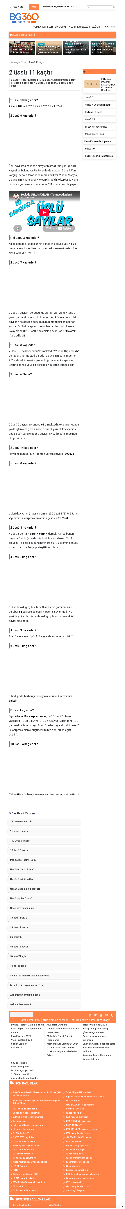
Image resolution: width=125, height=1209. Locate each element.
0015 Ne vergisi (73, 1182)
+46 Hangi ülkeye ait (75, 1190)
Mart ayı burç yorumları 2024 (62, 1043)
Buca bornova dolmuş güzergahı (94, 1038)
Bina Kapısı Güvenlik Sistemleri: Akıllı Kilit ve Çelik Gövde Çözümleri (37, 1093)
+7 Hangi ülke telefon (23, 1129)
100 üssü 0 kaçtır (20, 840)
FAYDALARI (83, 26)
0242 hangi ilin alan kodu (78, 1186)
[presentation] (73, 7)
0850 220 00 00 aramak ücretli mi (29, 1182)
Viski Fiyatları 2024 (21, 1040)
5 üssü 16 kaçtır (19, 946)
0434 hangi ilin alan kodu (25, 1109)
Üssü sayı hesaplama (22, 908)
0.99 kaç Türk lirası (75, 1109)
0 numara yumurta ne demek (80, 1178)
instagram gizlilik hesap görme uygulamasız (96, 1030)
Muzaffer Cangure (57, 1024)
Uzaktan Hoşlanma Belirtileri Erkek (62, 1053)
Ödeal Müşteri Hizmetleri (78, 1092)
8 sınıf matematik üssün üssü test (29, 975)
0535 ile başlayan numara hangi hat (83, 1174)
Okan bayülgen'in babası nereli (99, 1043)
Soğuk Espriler (19, 1043)
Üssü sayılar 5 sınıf (21, 898)
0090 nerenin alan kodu (77, 1117)
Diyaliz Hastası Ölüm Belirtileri (27, 1024)
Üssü (25, 62)
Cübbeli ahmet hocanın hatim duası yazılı (63, 1030)
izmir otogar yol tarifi (22, 1070)
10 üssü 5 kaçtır (19, 850)
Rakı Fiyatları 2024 (21, 1036)
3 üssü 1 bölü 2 (18, 917)
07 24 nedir (18, 1186)
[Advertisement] (44, 142)
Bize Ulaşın (104, 1020)
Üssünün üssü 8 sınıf (22, 869)
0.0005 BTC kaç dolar (23, 1137)
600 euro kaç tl (19, 1062)
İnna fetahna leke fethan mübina (96, 1049)
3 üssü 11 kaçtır (19, 927)
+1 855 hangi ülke (74, 1153)
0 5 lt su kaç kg (73, 1100)
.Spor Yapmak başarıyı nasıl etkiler (30, 1162)
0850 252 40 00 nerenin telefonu (81, 1129)
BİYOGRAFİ (61, 26)
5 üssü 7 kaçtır (18, 956)
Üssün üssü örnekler (21, 879)
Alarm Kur (16, 1047)
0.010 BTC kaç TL (74, 1125)
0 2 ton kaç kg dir (74, 1113)
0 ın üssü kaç (19, 1121)
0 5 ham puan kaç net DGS (25, 1174)
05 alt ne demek (73, 1141)
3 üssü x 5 (15, 937)
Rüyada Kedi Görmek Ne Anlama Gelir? (85, 1096)
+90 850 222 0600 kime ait (78, 1137)
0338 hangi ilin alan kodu (78, 1133)
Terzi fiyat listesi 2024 (95, 1024)
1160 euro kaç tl (20, 1074)
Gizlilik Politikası (30, 1020)
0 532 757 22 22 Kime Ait (24, 1158)
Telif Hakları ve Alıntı (82, 1020)
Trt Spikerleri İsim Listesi (60, 1047)
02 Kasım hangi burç (23, 1153)
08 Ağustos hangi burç (77, 1170)
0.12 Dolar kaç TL (21, 1133)
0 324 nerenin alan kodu (24, 1141)
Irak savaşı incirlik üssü (23, 859)
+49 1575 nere (20, 1166)
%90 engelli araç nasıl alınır (26, 1145)
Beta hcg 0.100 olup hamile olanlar (26, 1030)
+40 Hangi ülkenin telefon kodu (28, 1125)
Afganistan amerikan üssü (25, 994)
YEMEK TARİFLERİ (43, 26)
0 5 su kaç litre (73, 1166)
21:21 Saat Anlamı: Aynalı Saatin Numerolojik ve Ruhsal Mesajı (36, 1101)
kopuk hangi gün (20, 1066)
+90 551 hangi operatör (77, 1145)
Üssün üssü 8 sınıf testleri (25, 888)
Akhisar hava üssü (20, 1004)
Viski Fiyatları (55, 1205)
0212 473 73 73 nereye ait (78, 1121)
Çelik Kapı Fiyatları (22, 1205)
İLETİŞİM (110, 26)
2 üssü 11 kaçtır (36, 62)
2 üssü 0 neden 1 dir (21, 821)
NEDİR (72, 26)
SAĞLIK (95, 26)
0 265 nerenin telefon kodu (79, 1158)
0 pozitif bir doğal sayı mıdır (27, 1113)
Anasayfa (16, 62)
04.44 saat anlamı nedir (24, 1190)
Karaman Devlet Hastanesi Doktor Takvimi (97, 1057)
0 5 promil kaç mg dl (75, 1149)
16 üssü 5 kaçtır (19, 831)
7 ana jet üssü (18, 965)
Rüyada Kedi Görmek (21, 35)
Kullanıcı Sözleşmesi (55, 1020)
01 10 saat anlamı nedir (24, 1149)
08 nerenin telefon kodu (77, 1162)
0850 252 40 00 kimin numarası (28, 1117)
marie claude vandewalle (24, 1078)
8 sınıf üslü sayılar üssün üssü (27, 985)
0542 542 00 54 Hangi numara (80, 1105)
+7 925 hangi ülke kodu (24, 1178)
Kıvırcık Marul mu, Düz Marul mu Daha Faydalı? (58, 7)
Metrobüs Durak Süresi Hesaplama (59, 1038)
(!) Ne (15, 1170)
